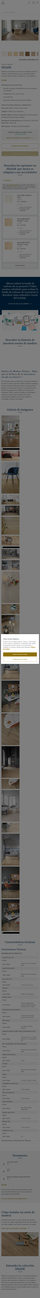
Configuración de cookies (20, 659)
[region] (20, 649)
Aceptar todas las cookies (20, 654)
